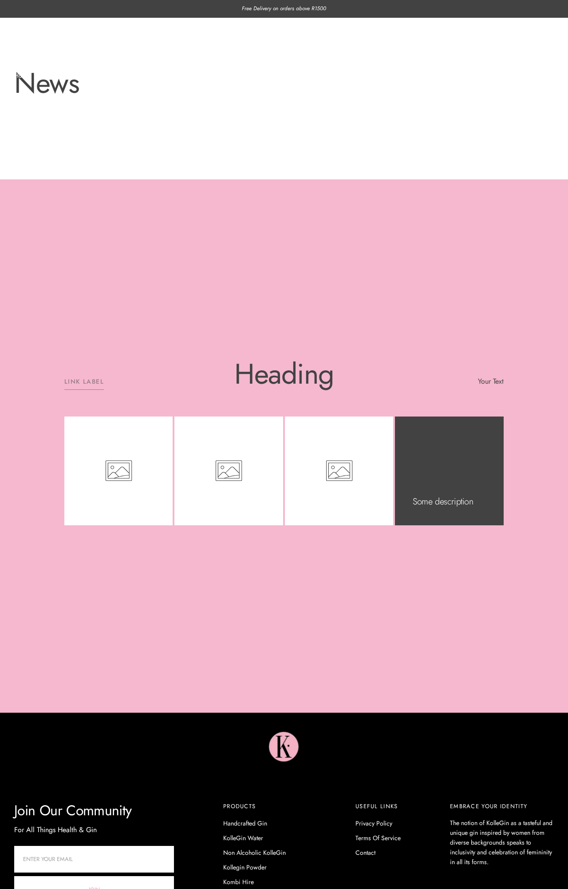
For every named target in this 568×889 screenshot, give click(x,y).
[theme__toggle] (424, 35)
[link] (284, 748)
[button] (457, 35)
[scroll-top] (547, 868)
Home (22, 75)
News (48, 75)
